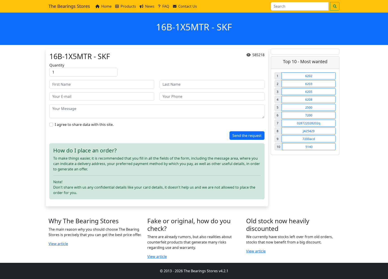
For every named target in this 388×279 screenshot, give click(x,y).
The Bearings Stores (69, 6)
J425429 (309, 131)
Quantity (56, 65)
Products (128, 6)
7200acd (308, 139)
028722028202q (308, 123)
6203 (308, 84)
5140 (309, 147)
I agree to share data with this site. (84, 124)
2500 (308, 107)
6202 (308, 76)
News (149, 6)
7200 (308, 115)
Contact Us (187, 6)
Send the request (247, 135)
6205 (308, 91)
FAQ (165, 6)
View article (58, 243)
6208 (308, 99)
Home (106, 6)
